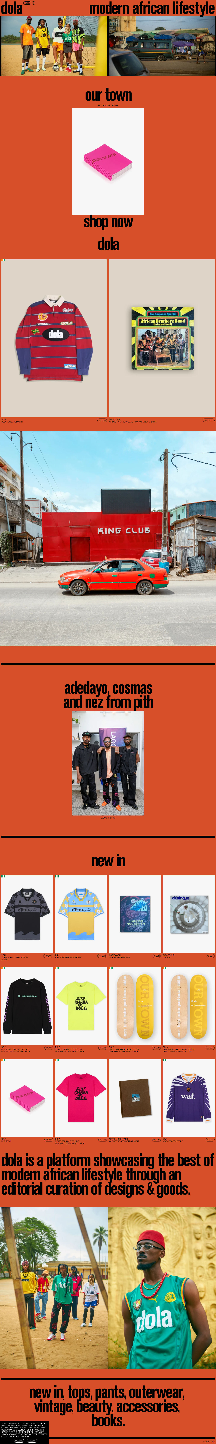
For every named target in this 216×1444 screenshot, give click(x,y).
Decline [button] (19, 1440)
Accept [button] (32, 1440)
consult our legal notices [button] (15, 1436)
